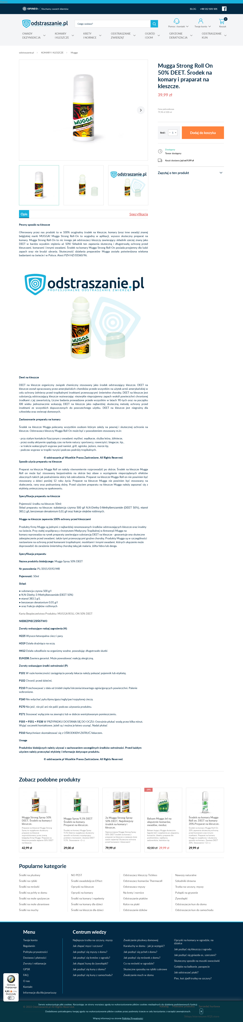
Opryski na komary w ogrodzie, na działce (193, 941)
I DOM (150, 35)
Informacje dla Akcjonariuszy (39, 992)
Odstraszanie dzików (135, 910)
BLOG (193, 8)
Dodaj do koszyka (203, 132)
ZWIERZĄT (121, 35)
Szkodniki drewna (185, 881)
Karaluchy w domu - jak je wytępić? (144, 946)
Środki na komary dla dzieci (87, 904)
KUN (212, 35)
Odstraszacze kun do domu (191, 904)
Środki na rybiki (28, 881)
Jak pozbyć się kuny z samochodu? (93, 975)
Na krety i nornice (133, 892)
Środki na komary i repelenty (87, 898)
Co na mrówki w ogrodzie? (138, 963)
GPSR (26, 969)
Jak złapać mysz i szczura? (88, 946)
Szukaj (154, 23)
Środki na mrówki (29, 887)
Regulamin (29, 946)
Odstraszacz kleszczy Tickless (140, 875)
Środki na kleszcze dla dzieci (87, 910)
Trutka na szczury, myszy (189, 887)
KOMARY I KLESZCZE (52, 52)
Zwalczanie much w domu (138, 975)
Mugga (74, 52)
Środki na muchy (28, 910)
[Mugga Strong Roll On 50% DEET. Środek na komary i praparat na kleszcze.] (83, 108)
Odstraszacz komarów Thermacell (142, 881)
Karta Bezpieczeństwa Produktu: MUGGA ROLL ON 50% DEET (55, 613)
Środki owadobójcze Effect (86, 881)
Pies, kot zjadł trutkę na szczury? (193, 978)
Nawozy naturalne (185, 875)
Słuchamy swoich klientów (54, 8)
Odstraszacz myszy (134, 887)
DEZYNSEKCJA (31, 35)
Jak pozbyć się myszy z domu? (90, 952)
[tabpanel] (83, 108)
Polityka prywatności (35, 952)
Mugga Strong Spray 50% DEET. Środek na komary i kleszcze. (37, 821)
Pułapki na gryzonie (186, 892)
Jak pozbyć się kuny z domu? (89, 969)
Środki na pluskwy (29, 875)
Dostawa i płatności (34, 957)
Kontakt (27, 987)
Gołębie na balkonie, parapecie (192, 966)
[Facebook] (224, 9)
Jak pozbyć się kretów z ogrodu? (91, 957)
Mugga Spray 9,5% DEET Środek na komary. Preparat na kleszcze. (78, 822)
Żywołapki (181, 898)
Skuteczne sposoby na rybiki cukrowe (145, 969)
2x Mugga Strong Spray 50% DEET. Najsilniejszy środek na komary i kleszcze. (119, 822)
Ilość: (162, 132)
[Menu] (17, 975)
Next (141, 110)
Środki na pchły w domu (33, 892)
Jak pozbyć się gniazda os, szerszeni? (195, 955)
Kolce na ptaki (131, 904)
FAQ (25, 975)
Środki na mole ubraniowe (34, 904)
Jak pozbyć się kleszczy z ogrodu (192, 949)
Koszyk (222, 23)
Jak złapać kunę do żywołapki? (90, 963)
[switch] (11, 998)
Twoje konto (201, 26)
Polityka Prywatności (132, 1018)
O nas (26, 981)
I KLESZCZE (62, 35)
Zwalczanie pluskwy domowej (140, 940)
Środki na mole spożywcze (34, 898)
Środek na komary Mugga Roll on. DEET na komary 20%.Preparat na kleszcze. (204, 821)
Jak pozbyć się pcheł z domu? (140, 952)
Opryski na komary (82, 892)
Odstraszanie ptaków (135, 898)
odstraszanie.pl (45, 24)
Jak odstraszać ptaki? (186, 972)
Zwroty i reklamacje (34, 963)
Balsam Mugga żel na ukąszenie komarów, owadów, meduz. (159, 822)
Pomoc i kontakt (176, 26)
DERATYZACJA (178, 35)
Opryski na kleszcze (82, 887)
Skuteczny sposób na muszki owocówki (197, 961)
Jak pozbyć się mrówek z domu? (141, 957)
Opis (24, 214)
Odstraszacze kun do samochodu (194, 910)
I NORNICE (89, 35)
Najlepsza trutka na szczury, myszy (93, 940)
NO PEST (76, 875)
